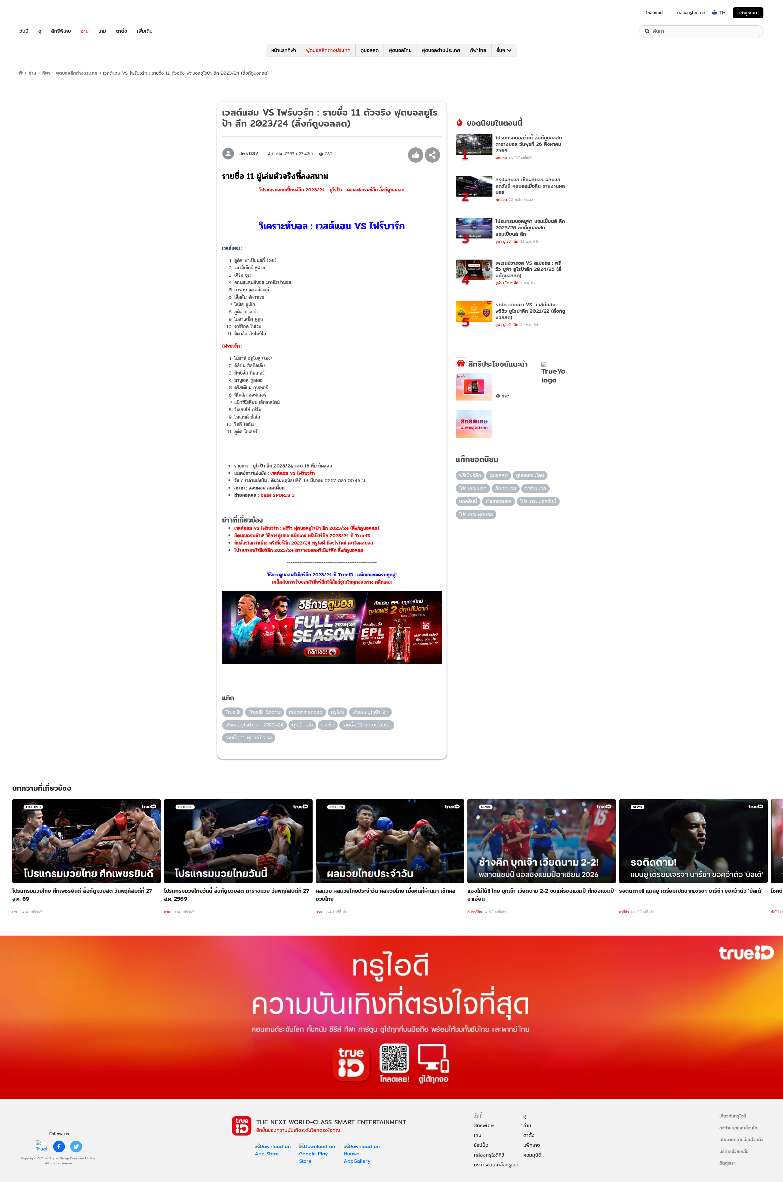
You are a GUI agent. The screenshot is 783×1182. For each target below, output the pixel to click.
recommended (306, 712)
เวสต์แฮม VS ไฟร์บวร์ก (292, 473)
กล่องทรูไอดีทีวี (489, 1155)
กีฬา (46, 72)
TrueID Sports (265, 712)
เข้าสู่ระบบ (748, 12)
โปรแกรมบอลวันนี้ (538, 501)
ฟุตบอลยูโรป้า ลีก (370, 712)
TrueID (38, 12)
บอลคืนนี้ (468, 501)
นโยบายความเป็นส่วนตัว (741, 1139)
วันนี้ (24, 31)
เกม (102, 31)
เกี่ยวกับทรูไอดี (732, 1115)
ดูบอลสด (370, 50)
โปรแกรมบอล (473, 488)
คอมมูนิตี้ (532, 1155)
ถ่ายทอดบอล (499, 501)
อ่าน (85, 31)
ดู (39, 31)
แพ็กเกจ (531, 1145)
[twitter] (76, 1146)
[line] (42, 1146)
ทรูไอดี (337, 712)
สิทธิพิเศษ (61, 31)
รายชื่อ (327, 725)
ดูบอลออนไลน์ (530, 475)
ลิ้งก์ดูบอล (505, 488)
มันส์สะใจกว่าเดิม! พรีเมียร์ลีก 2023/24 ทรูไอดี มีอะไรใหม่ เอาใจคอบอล (303, 543)
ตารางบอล (535, 488)
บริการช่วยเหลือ (733, 1151)
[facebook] (59, 1146)
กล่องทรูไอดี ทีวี (691, 12)
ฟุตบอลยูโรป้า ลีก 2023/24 (254, 725)
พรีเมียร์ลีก (470, 475)
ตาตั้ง (121, 31)
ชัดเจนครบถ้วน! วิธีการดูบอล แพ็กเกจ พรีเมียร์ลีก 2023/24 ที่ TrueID (302, 535)
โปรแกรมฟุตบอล (476, 514)
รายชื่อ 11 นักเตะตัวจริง (367, 725)
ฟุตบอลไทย (400, 50)
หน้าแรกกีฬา (283, 50)
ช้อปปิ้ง (481, 1145)
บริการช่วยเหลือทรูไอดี (496, 1165)
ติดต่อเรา (727, 1162)
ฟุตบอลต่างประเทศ (441, 50)
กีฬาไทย (478, 50)
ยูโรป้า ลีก (302, 725)
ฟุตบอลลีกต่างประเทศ (328, 50)
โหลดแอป (654, 12)
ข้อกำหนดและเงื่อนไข (738, 1127)
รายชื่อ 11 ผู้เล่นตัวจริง (248, 737)
